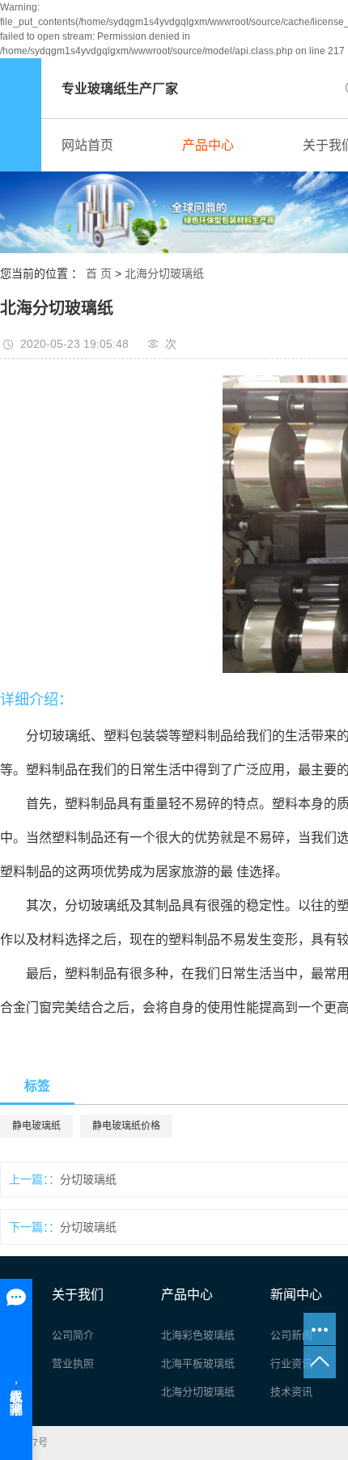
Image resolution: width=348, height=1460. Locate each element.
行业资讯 (291, 1363)
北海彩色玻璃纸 (198, 1335)
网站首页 (87, 145)
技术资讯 (291, 1392)
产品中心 (208, 145)
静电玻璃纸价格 (126, 1126)
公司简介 (73, 1335)
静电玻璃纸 (36, 1126)
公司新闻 (291, 1335)
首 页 (99, 273)
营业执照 (73, 1363)
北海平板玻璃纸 (198, 1363)
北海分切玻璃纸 (164, 273)
